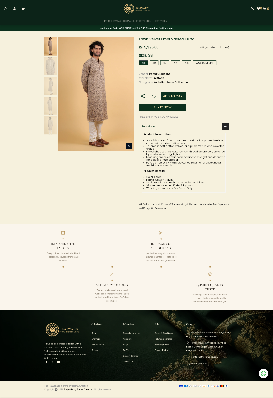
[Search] (5, 9)
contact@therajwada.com (204, 356)
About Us (127, 339)
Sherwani (128, 21)
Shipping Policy (162, 344)
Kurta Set (160, 82)
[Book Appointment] (23, 9)
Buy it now (163, 107)
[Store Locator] (14, 9)
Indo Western (144, 21)
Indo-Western (97, 344)
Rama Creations (159, 74)
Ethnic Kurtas (112, 21)
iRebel (128, 389)
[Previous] (64, 94)
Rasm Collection (177, 82)
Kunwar (94, 350)
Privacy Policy (161, 350)
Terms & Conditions (164, 333)
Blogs (125, 344)
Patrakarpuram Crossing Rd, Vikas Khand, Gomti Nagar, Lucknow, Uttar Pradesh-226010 (206, 346)
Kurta (93, 333)
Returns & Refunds (163, 339)
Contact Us (162, 21)
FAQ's (126, 350)
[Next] (128, 94)
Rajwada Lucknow (131, 333)
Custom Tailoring (130, 356)
